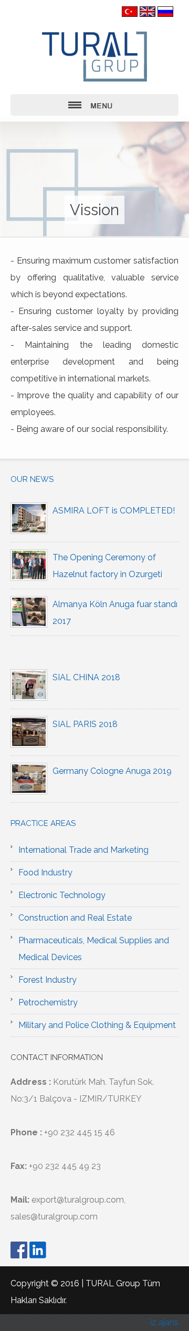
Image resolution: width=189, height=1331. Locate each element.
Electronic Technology (62, 895)
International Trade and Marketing (83, 850)
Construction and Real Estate (75, 918)
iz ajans (164, 1322)
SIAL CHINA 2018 (86, 677)
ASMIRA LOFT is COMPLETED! (113, 511)
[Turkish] (130, 11)
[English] (147, 11)
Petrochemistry (48, 1002)
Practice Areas (43, 823)
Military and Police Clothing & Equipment (97, 1025)
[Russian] (165, 11)
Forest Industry (47, 980)
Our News (32, 479)
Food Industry (45, 873)
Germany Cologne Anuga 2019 (112, 771)
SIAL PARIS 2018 (85, 724)
